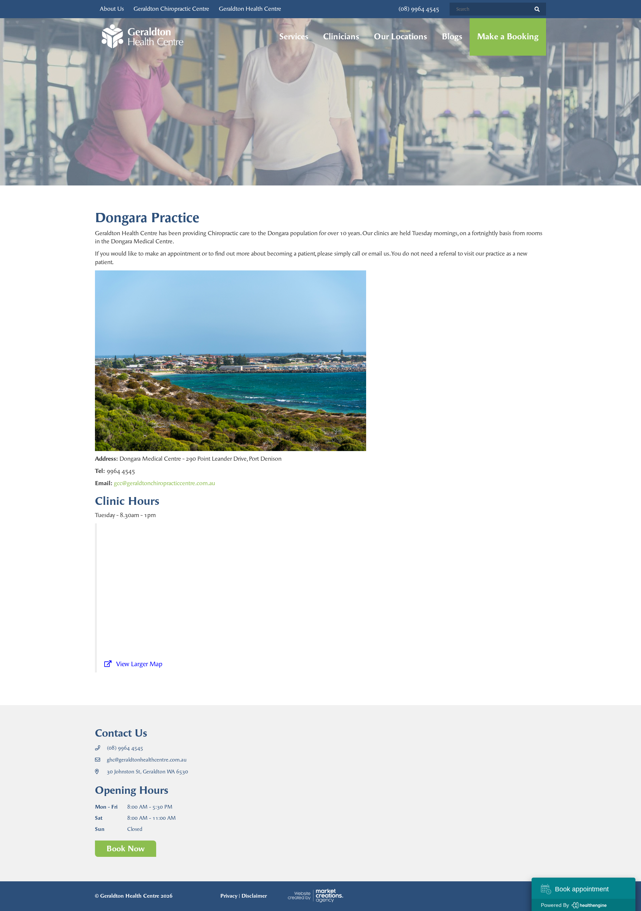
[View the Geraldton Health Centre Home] (142, 37)
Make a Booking (508, 37)
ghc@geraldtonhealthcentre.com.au (147, 760)
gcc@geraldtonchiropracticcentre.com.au (164, 483)
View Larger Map (139, 664)
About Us (112, 8)
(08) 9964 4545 (418, 8)
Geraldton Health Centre (250, 8)
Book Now (125, 848)
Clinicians (341, 37)
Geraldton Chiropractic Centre (171, 8)
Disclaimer (254, 896)
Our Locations (400, 37)
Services (293, 37)
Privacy (228, 896)
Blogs (452, 37)
